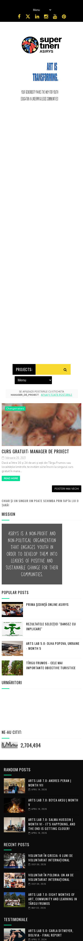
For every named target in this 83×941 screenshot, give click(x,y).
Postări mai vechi (66, 489)
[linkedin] (37, 16)
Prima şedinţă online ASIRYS (47, 604)
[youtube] (55, 16)
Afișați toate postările (56, 395)
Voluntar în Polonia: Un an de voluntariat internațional (51, 877)
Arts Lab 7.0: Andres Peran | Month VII (49, 782)
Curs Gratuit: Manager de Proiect (35, 451)
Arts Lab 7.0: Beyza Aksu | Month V (53, 802)
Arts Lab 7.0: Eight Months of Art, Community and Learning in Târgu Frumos (52, 899)
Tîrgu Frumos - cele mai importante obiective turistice (51, 665)
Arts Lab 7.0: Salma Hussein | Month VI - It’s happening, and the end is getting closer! (51, 824)
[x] (28, 16)
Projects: (24, 369)
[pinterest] (63, 16)
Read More (11, 478)
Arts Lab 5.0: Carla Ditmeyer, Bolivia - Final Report (50, 932)
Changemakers (15, 408)
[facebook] (19, 16)
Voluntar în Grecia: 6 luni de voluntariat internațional (50, 857)
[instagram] (46, 16)
